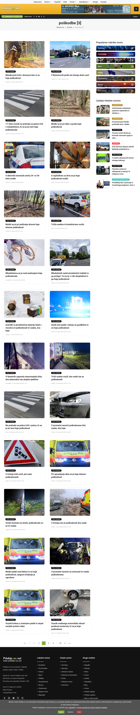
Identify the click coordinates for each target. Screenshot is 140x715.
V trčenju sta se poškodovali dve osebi (69, 523)
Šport (40, 675)
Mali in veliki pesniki (91, 698)
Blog (85, 685)
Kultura (41, 672)
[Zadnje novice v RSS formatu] (44, 17)
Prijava (135, 16)
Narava (41, 685)
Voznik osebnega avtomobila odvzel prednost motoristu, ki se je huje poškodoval (68, 626)
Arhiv (65, 2)
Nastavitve (70, 712)
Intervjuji (64, 668)
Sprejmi (61, 712)
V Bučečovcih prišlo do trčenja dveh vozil (70, 75)
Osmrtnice (64, 685)
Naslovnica (38, 2)
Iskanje (95, 2)
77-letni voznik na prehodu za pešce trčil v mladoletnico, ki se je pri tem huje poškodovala (24, 127)
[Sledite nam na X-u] (41, 17)
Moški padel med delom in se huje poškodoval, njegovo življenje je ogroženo (21, 574)
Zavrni (79, 712)
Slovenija (64, 665)
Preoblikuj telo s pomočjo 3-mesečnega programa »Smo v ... (123, 185)
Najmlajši (42, 695)
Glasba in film (43, 692)
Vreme (86, 688)
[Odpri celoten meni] (136, 9)
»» (69, 643)
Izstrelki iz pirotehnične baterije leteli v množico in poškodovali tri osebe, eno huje (24, 328)
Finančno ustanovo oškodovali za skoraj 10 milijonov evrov (121, 171)
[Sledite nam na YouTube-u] (39, 17)
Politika (41, 678)
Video (86, 672)
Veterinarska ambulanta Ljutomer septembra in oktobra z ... (121, 110)
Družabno (42, 665)
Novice (46, 2)
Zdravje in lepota (67, 672)
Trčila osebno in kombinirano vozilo (67, 224)
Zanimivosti (43, 688)
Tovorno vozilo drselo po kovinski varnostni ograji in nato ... (122, 135)
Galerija (87, 668)
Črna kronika (10, 71)
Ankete (86, 678)
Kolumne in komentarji (69, 675)
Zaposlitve (87, 682)
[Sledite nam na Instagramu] (36, 17)
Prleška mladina (89, 695)
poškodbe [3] (79, 27)
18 (60, 643)
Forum (86, 675)
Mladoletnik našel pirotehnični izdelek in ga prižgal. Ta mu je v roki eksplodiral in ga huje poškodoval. (70, 276)
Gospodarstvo (43, 682)
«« (24, 643)
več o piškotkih (70, 708)
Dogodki (57, 2)
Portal (72, 2)
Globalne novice (66, 682)
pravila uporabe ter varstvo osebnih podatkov (92, 708)
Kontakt (103, 2)
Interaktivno (83, 2)
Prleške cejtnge (89, 692)
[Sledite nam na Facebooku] (34, 17)
